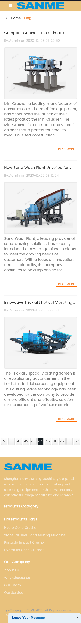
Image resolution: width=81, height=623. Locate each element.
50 (77, 441)
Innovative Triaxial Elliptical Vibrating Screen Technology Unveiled (38, 305)
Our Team (12, 585)
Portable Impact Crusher (24, 542)
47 (62, 441)
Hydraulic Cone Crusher (24, 550)
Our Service (13, 592)
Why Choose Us (17, 578)
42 (26, 441)
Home (16, 18)
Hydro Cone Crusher (21, 527)
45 (47, 441)
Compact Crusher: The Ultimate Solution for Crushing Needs (34, 36)
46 (55, 441)
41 (18, 441)
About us (11, 570)
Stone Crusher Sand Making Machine (34, 535)
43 (33, 441)
